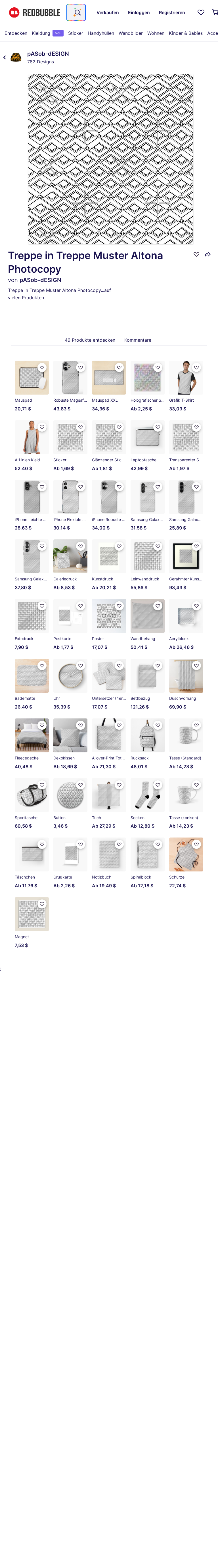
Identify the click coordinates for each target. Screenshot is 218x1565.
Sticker (75, 33)
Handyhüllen (101, 33)
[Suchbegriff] (77, 12)
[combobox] (76, 12)
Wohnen (155, 33)
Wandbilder (131, 33)
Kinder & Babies (186, 33)
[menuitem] (16, 33)
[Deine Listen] (201, 12)
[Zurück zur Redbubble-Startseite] (34, 12)
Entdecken (16, 33)
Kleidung (46, 33)
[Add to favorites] (196, 254)
